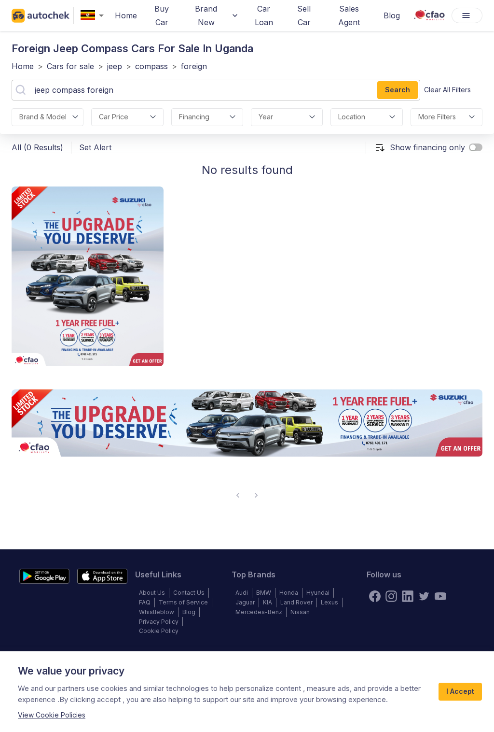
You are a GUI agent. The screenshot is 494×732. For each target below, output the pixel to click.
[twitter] (424, 596)
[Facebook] (375, 596)
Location (351, 117)
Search (397, 90)
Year (266, 117)
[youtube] (440, 596)
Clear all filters (447, 90)
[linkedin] (407, 596)
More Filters (437, 117)
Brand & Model (43, 117)
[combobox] (94, 15)
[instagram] (391, 596)
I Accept (460, 691)
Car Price (113, 117)
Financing (194, 117)
